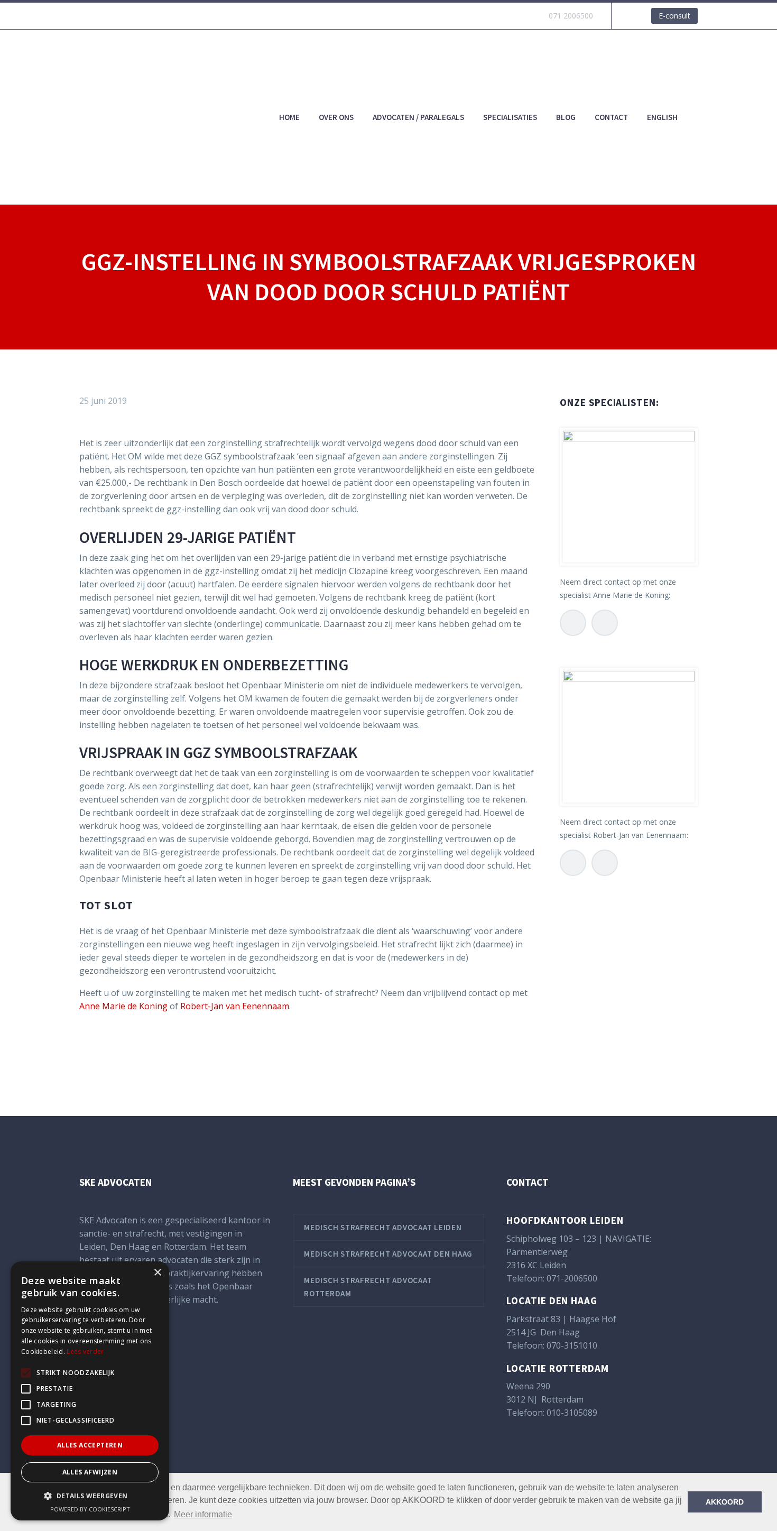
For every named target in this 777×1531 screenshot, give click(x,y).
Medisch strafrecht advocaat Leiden (383, 1227)
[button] (90, 1495)
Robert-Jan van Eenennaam (234, 1006)
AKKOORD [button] (725, 1502)
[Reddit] (165, 1049)
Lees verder (85, 1351)
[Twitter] (102, 1049)
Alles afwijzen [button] (90, 1472)
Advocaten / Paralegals (418, 117)
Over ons (336, 117)
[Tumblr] (134, 1049)
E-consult (674, 16)
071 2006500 (571, 16)
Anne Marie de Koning (123, 1006)
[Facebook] (86, 1049)
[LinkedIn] (149, 1049)
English (662, 117)
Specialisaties (510, 117)
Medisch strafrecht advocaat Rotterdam (368, 1286)
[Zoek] (698, 117)
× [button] (157, 1273)
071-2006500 (572, 1278)
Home (289, 117)
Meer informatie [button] (203, 1514)
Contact (611, 117)
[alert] (90, 1390)
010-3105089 (572, 1412)
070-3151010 (572, 1345)
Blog (566, 117)
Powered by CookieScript (90, 1509)
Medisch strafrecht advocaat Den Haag (388, 1254)
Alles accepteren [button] (90, 1445)
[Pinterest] (118, 1049)
